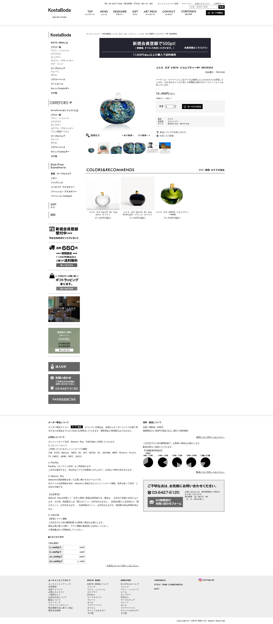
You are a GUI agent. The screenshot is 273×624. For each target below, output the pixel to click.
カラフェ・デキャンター (62, 60)
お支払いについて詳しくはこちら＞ (123, 565)
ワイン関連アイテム (60, 131)
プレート (55, 72)
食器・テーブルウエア (61, 173)
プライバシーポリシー (58, 605)
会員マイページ (55, 589)
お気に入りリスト (202, 3)
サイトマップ (54, 602)
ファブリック (57, 182)
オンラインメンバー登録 (168, 3)
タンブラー (56, 57)
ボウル (54, 75)
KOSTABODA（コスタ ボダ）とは (115, 34)
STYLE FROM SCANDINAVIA (168, 584)
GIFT (156, 589)
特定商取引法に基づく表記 (60, 608)
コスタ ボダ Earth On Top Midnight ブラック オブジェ (137, 213)
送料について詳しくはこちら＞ (210, 437)
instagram (208, 580)
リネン (54, 178)
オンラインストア (93, 34)
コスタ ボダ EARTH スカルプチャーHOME (172, 213)
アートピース (57, 84)
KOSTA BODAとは (59, 42)
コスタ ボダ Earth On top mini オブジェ (103, 213)
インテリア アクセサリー (63, 187)
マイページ (186, 3)
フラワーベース (58, 79)
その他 (54, 93)
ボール (90, 602)
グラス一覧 (56, 47)
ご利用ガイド (219, 3)
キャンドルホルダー (60, 88)
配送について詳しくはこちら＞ (210, 472)
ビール (124, 592)
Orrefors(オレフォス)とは (64, 110)
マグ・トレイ (57, 64)
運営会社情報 (54, 610)
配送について (54, 600)
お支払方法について (57, 597)
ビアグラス (56, 54)
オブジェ (133, 34)
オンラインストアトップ (59, 584)
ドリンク (91, 586)
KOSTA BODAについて (97, 584)
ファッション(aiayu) (61, 196)
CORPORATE (160, 580)
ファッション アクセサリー (64, 191)
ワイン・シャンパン (60, 50)
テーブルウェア (58, 68)
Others (91, 594)
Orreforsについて (130, 584)
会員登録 (52, 586)
